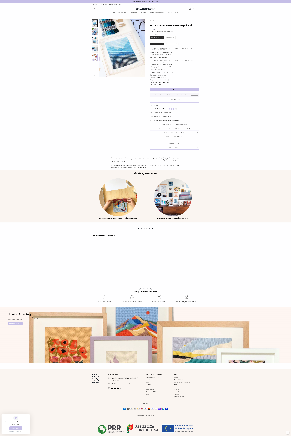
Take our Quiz (103, 4)
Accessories (133, 12)
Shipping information (174, 140)
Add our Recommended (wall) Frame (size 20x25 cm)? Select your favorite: (171, 49)
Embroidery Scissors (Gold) (158, 75)
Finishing (143, 12)
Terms (149, 415)
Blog (115, 4)
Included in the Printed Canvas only (174, 128)
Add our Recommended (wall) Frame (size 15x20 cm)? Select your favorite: (171, 61)
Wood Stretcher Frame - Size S (160, 80)
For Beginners (122, 12)
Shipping (159, 31)
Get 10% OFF (95, 4)
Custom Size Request (174, 136)
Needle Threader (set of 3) (158, 77)
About (176, 12)
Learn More (194, 95)
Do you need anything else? (161, 72)
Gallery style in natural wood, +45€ (161, 67)
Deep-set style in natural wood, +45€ (161, 64)
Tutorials (148, 379)
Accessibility (177, 391)
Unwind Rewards (150, 387)
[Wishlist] (194, 8)
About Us (176, 387)
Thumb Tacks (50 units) (157, 85)
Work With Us (177, 399)
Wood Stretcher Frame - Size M (160, 82)
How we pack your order (174, 132)
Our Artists (176, 389)
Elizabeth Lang (156, 23)
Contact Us (176, 377)
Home (151, 21)
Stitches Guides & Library (157, 12)
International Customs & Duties (182, 382)
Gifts (169, 12)
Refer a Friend (150, 389)
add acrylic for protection (158, 69)
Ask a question (174, 147)
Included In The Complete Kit (174, 124)
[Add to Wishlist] (93, 242)
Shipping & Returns (178, 379)
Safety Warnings (174, 143)
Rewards (111, 4)
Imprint (175, 384)
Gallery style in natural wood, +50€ (161, 54)
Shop (113, 12)
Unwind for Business (179, 396)
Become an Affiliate (151, 391)
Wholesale (176, 394)
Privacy (152, 415)
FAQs (119, 4)
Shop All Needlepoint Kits (152, 377)
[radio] (157, 37)
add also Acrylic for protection (159, 57)
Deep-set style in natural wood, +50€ (161, 52)
